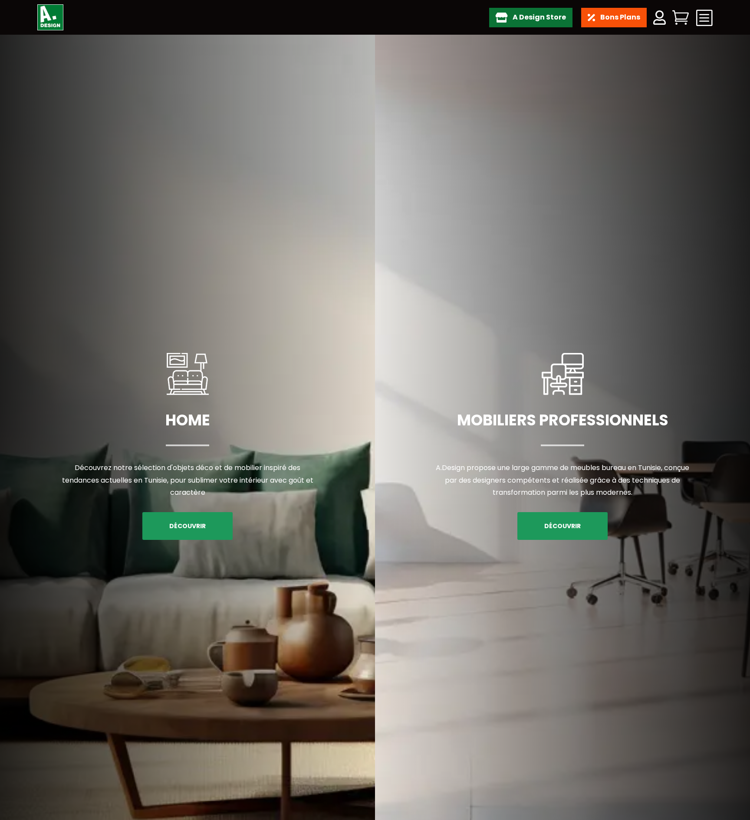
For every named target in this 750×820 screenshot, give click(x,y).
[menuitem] (530, 17)
